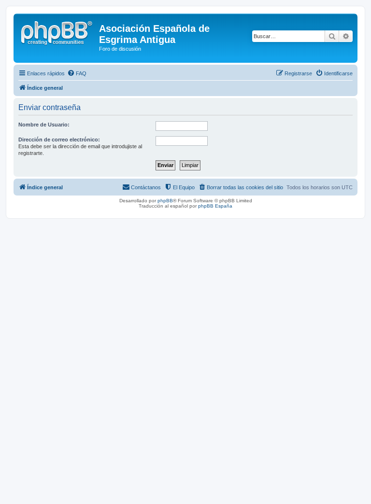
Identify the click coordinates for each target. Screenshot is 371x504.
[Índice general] (57, 31)
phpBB (165, 200)
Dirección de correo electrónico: (59, 139)
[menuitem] (76, 73)
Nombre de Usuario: (44, 124)
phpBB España (215, 206)
